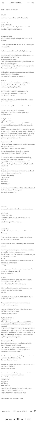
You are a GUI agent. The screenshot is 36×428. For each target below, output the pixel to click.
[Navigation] (2, 2)
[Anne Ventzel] (15, 2)
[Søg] (27, 2)
